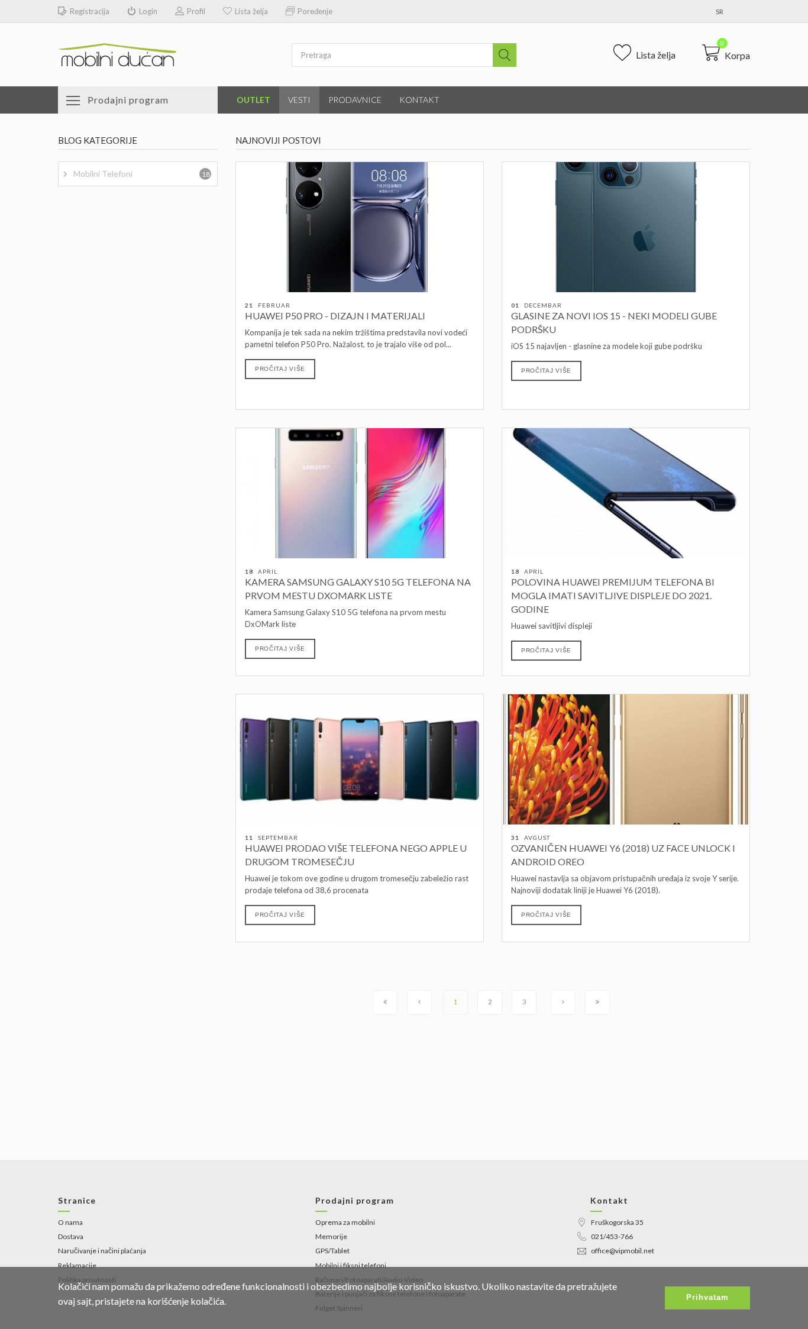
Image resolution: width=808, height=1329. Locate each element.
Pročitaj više (280, 369)
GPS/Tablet (332, 1250)
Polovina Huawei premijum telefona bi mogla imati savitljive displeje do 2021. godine (613, 595)
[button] (726, 52)
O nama (70, 1222)
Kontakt (419, 100)
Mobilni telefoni (141, 174)
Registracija (89, 11)
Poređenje (315, 11)
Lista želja (251, 11)
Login (148, 11)
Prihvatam (707, 1297)
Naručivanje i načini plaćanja (102, 1250)
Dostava (70, 1236)
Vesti (299, 100)
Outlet (253, 100)
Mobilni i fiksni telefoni (350, 1265)
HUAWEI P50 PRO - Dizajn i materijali (335, 315)
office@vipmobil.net (622, 1250)
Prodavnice (355, 100)
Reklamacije (77, 1265)
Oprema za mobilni (345, 1222)
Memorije (331, 1236)
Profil (196, 11)
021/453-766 (612, 1236)
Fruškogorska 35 (617, 1222)
